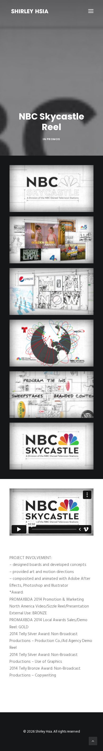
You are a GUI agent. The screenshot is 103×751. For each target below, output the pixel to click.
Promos (53, 139)
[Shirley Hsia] (30, 11)
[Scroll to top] (93, 741)
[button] (91, 11)
